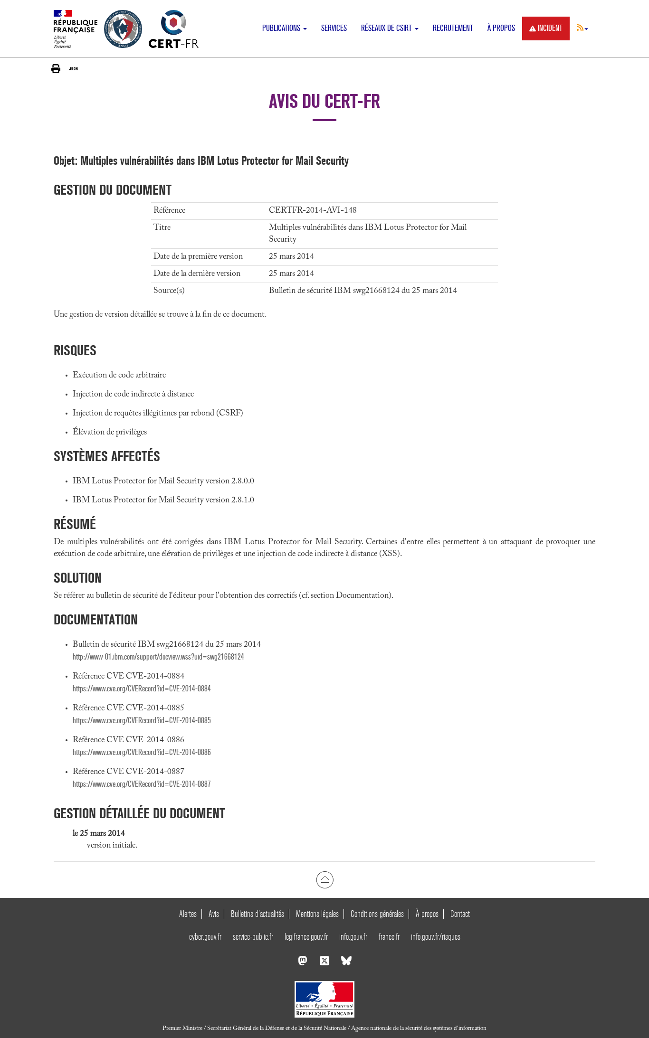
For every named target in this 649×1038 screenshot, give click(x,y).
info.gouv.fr (353, 936)
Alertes (188, 913)
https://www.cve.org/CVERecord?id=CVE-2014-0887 (142, 784)
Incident (550, 28)
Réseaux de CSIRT (387, 28)
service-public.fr (253, 936)
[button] (582, 27)
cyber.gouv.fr (205, 936)
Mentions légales (317, 913)
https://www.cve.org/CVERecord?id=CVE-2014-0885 (142, 721)
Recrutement (453, 28)
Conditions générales (377, 913)
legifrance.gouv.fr (306, 936)
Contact (460, 913)
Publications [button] (282, 28)
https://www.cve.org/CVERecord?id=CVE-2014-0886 (142, 752)
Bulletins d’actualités (257, 913)
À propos (501, 28)
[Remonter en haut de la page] (325, 879)
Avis (214, 913)
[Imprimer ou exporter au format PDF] (55, 69)
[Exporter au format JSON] (73, 68)
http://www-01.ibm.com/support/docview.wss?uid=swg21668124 (158, 657)
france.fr (389, 936)
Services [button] (334, 28)
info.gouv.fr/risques (435, 936)
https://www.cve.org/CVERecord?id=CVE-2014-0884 (142, 689)
